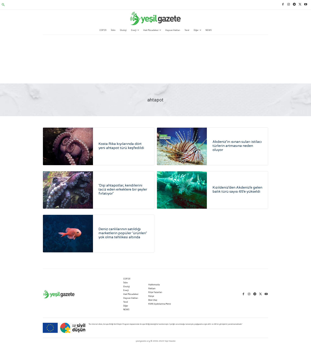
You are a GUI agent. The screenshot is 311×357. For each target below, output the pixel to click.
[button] (3, 5)
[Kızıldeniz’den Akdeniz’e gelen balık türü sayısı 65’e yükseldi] (182, 190)
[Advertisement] (155, 59)
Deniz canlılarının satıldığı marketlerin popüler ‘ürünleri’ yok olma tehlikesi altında (122, 233)
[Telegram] (294, 4)
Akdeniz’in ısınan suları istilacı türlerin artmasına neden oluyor (237, 146)
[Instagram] (289, 4)
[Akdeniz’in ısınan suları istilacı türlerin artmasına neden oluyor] (182, 146)
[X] (300, 4)
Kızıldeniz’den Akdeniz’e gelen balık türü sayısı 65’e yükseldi (237, 190)
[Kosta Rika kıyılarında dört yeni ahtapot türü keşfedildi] (68, 146)
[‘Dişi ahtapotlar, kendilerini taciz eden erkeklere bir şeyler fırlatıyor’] (68, 190)
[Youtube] (306, 4)
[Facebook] (283, 4)
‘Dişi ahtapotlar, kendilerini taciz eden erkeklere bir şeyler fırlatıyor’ (122, 189)
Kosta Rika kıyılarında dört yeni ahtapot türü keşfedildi (121, 146)
